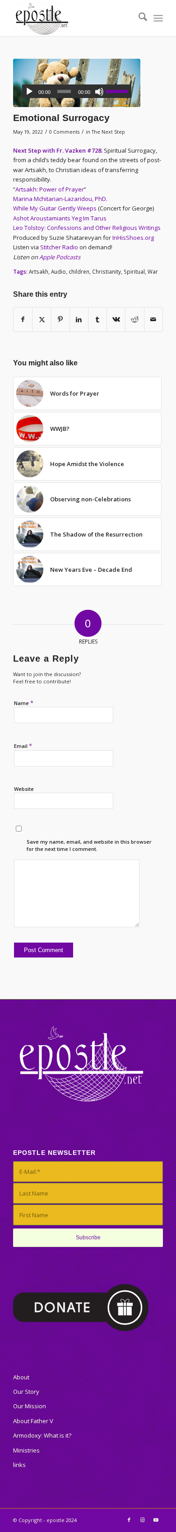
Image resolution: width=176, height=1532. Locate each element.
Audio (58, 271)
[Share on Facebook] (23, 319)
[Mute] (99, 91)
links (19, 1465)
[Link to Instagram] (142, 1520)
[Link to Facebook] (129, 1520)
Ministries (26, 1450)
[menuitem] (138, 18)
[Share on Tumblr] (97, 319)
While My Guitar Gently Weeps (55, 208)
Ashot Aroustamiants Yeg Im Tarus (60, 218)
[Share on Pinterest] (60, 319)
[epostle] (73, 18)
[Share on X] (41, 319)
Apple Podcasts (59, 257)
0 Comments (64, 132)
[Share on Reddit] (134, 319)
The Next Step (108, 132)
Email (23, 746)
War (153, 271)
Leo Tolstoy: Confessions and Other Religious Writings (87, 228)
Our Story (26, 1391)
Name (23, 703)
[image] (76, 83)
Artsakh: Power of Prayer (49, 189)
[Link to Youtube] (156, 1520)
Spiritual (134, 271)
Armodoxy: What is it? (42, 1435)
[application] (76, 91)
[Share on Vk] (116, 319)
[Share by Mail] (153, 319)
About (21, 1377)
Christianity (106, 271)
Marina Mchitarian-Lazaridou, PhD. (60, 199)
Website (24, 788)
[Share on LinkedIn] (79, 319)
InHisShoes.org (133, 238)
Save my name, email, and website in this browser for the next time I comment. (89, 845)
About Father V (33, 1421)
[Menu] (158, 18)
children (79, 271)
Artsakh (38, 271)
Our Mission (29, 1406)
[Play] (29, 91)
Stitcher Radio (59, 247)
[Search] (138, 18)
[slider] (118, 91)
